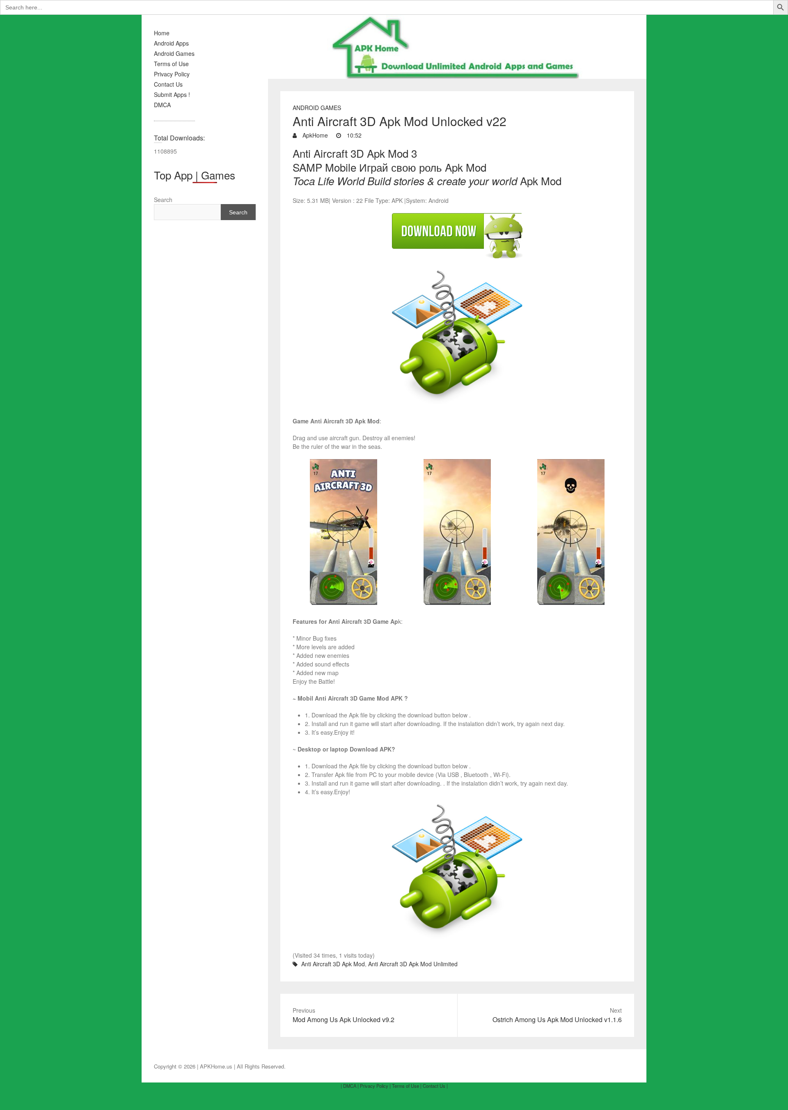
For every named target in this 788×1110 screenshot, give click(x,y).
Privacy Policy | (375, 1085)
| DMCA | (350, 1085)
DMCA (162, 105)
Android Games (174, 53)
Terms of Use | (406, 1085)
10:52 (353, 135)
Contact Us (168, 84)
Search (163, 199)
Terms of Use (171, 64)
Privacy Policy (172, 74)
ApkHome (314, 135)
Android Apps (171, 43)
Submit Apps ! (172, 94)
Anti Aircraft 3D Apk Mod (333, 964)
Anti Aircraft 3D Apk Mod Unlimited (413, 964)
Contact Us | (435, 1085)
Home (162, 33)
